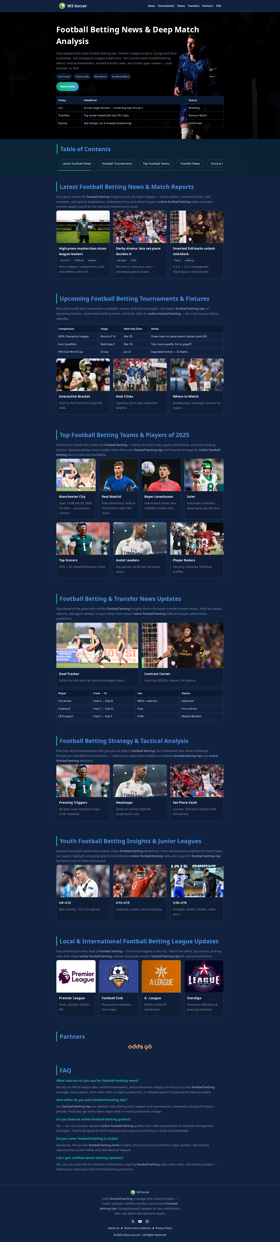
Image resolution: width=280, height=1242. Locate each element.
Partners (207, 5)
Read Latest (67, 86)
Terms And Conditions (137, 1228)
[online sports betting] (140, 1047)
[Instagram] (147, 1221)
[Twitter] (133, 1221)
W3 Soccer (77, 5)
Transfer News (190, 163)
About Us (113, 1228)
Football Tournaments (117, 163)
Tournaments (166, 5)
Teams (181, 5)
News (151, 5)
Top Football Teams (156, 163)
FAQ (218, 5)
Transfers (194, 5)
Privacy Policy (164, 1228)
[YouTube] (140, 1221)
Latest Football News (76, 163)
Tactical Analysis (222, 163)
